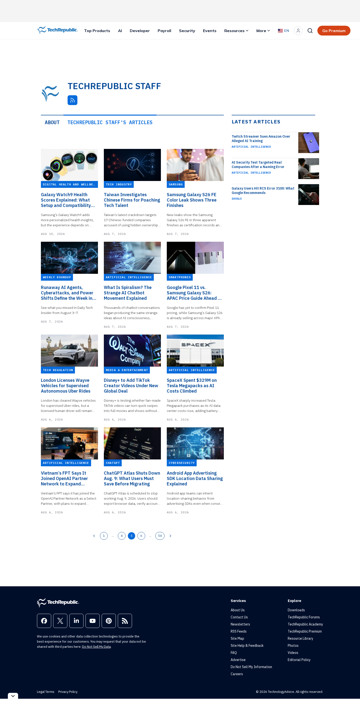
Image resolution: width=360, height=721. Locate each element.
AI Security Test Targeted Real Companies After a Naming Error (258, 164)
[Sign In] (298, 30)
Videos (293, 652)
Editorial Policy (299, 660)
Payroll (164, 30)
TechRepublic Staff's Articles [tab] (110, 122)
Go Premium (334, 30)
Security (187, 30)
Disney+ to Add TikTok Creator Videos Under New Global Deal (131, 386)
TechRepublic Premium (305, 631)
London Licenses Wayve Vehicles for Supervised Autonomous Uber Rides (65, 386)
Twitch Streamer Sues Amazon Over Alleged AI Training (261, 138)
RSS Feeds (239, 631)
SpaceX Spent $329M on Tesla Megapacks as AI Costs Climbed (192, 386)
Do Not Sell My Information (251, 667)
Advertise (238, 660)
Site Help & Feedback (247, 645)
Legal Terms (45, 692)
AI (120, 30)
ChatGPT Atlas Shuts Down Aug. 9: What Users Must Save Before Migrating (132, 478)
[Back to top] (350, 706)
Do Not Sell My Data (96, 647)
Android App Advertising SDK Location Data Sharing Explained (195, 478)
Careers (237, 674)
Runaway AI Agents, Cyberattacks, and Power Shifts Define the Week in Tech (67, 293)
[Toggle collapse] (13, 696)
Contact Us (239, 617)
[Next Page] (170, 536)
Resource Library (300, 638)
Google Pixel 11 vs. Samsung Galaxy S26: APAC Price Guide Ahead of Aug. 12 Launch (194, 293)
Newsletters (240, 624)
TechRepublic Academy (305, 624)
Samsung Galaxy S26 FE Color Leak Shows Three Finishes (191, 200)
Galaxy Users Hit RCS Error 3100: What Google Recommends (263, 190)
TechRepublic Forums (304, 617)
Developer (140, 30)
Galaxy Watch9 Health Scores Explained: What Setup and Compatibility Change (66, 200)
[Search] (310, 30)
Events (209, 30)
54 (160, 536)
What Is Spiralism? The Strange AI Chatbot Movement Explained (128, 293)
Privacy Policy (67, 692)
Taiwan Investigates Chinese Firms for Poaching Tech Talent (132, 200)
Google (237, 198)
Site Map (237, 638)
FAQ (234, 652)
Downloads (296, 610)
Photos (293, 645)
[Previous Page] (94, 536)
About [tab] (52, 122)
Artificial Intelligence (251, 146)
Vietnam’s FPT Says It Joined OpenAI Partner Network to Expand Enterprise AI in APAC (64, 478)
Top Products (97, 30)
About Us (238, 610)
